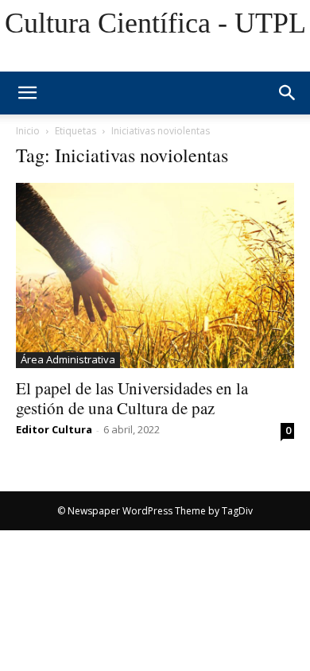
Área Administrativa (68, 359)
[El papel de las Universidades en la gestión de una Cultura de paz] (155, 275)
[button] (287, 93)
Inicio (28, 131)
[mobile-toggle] (27, 93)
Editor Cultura (54, 429)
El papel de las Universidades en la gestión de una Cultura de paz (132, 398)
